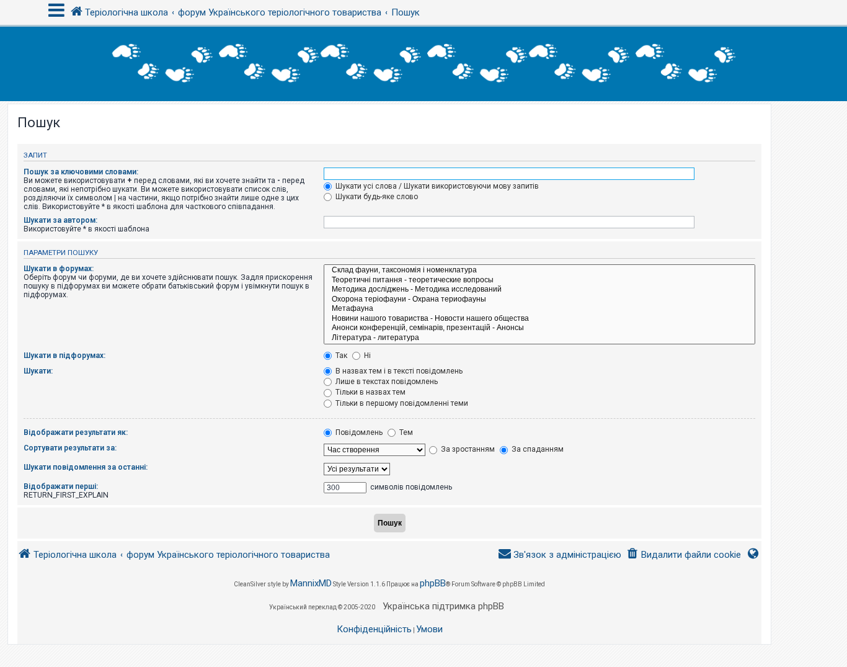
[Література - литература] (539, 338)
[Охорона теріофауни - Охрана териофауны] (539, 300)
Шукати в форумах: (59, 268)
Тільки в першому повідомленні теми (401, 403)
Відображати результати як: (76, 432)
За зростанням (467, 449)
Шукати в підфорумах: (64, 355)
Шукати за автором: (60, 220)
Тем (405, 432)
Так (340, 355)
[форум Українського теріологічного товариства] (423, 64)
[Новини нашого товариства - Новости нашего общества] (539, 319)
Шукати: (38, 371)
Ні (366, 355)
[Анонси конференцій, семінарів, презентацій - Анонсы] (539, 328)
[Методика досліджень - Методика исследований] (539, 290)
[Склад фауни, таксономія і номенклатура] (539, 270)
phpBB (433, 583)
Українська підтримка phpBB (443, 606)
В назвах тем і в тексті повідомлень (398, 371)
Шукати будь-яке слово (376, 196)
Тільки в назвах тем (370, 392)
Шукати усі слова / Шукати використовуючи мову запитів (436, 186)
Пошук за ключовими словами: (81, 172)
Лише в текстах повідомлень (386, 381)
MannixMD (311, 583)
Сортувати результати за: (70, 448)
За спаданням (537, 449)
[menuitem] (684, 555)
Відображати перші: (61, 486)
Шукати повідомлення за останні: (86, 467)
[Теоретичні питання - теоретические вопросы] (539, 280)
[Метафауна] (539, 309)
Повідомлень (358, 432)
